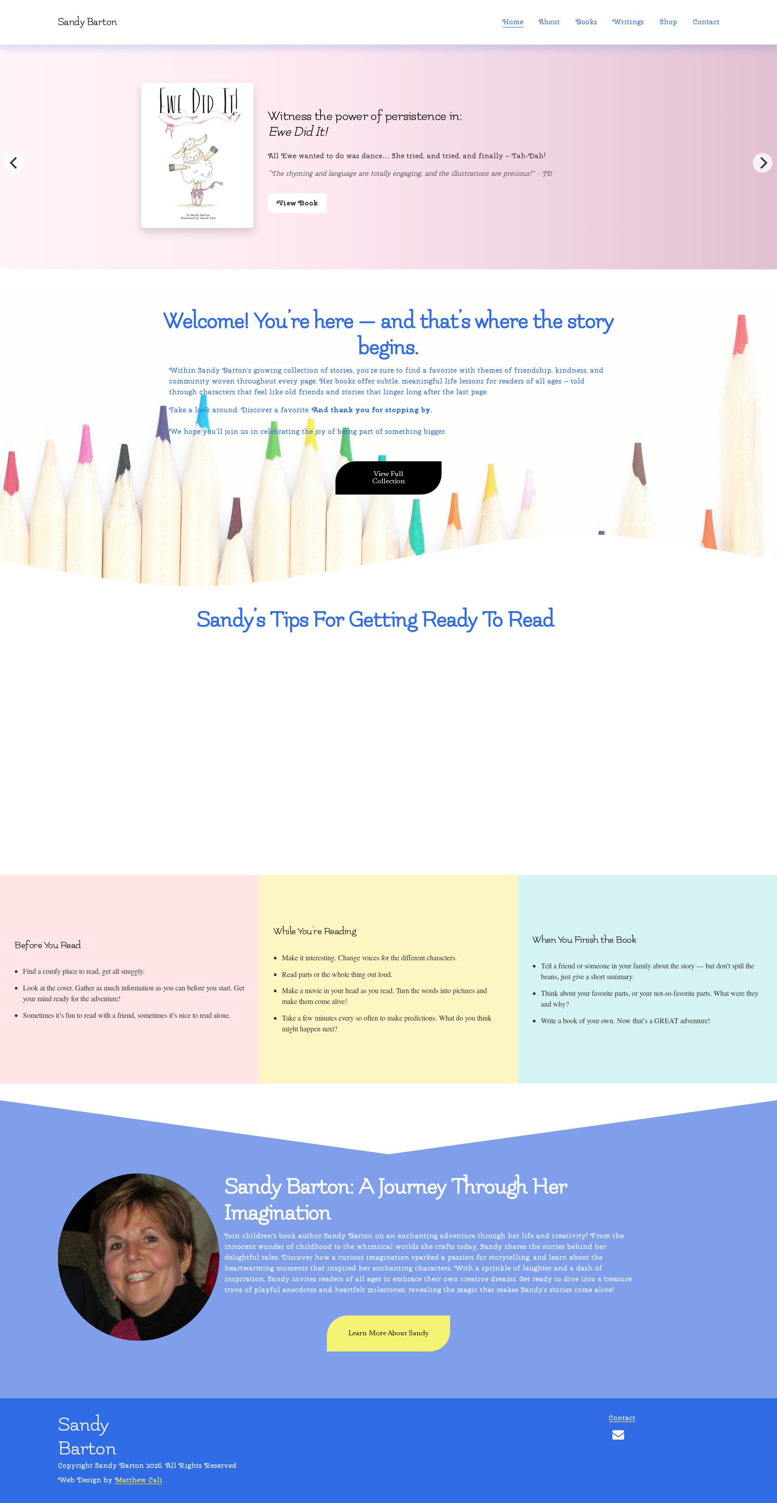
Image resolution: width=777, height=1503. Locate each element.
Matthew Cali (138, 1480)
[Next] (763, 163)
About (549, 22)
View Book (312, 205)
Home (512, 22)
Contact (706, 22)
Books (586, 22)
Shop (668, 22)
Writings (628, 22)
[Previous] (14, 163)
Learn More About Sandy (388, 1333)
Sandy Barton (87, 22)
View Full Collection (388, 478)
